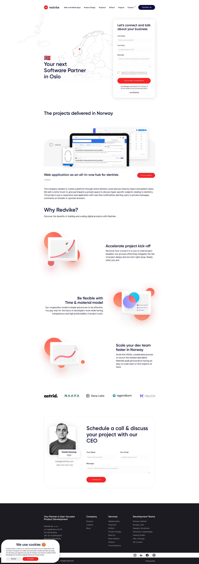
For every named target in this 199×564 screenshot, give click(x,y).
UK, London (138, 542)
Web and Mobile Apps (72, 7)
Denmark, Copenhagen (143, 532)
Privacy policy (150, 561)
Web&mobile (113, 521)
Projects (121, 7)
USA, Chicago (139, 539)
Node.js (111, 542)
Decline (13, 559)
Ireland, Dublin (139, 535)
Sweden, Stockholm (141, 528)
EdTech (112, 7)
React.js (111, 535)
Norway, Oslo (138, 525)
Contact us (146, 7)
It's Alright (30, 559)
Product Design (89, 7)
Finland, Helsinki (139, 521)
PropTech (102, 7)
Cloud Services (114, 546)
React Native (113, 539)
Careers (130, 7)
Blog (88, 528)
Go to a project (146, 175)
